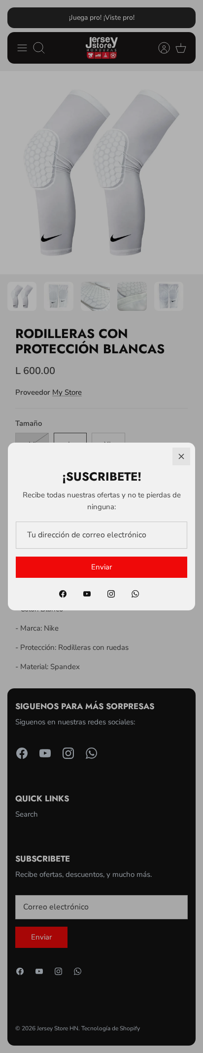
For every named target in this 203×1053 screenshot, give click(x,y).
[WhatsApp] (135, 593)
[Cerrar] (181, 456)
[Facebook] (62, 593)
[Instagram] (111, 593)
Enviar (101, 567)
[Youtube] (87, 593)
